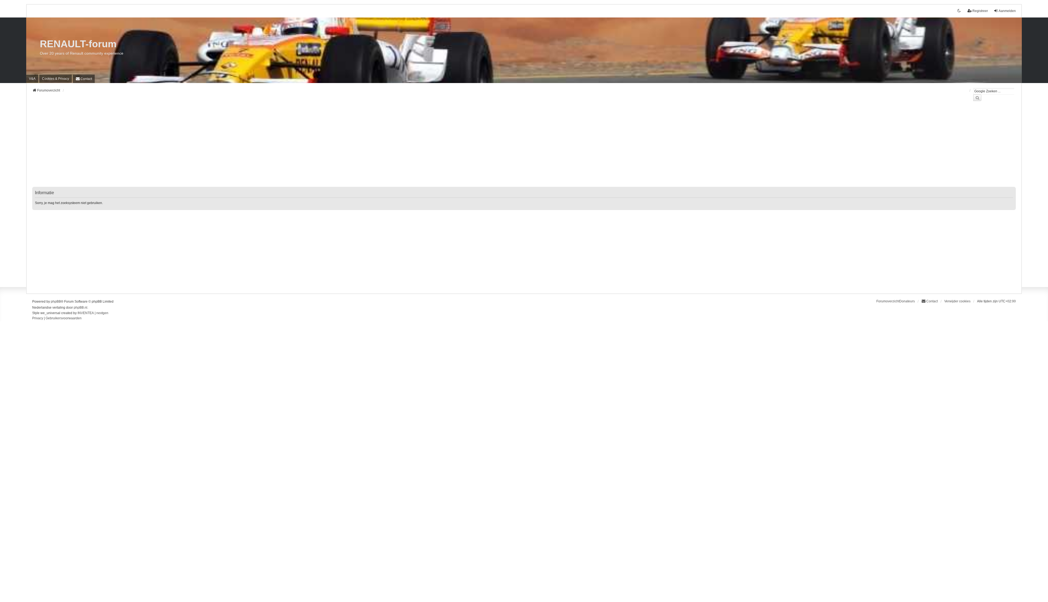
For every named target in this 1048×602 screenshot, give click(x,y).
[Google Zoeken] (977, 98)
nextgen (102, 313)
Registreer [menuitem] (980, 11)
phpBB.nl (80, 307)
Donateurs (907, 301)
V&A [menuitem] (32, 79)
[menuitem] (55, 79)
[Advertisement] (196, 147)
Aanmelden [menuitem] (1007, 11)
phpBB (56, 301)
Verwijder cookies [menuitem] (957, 301)
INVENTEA (86, 313)
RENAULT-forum (78, 43)
